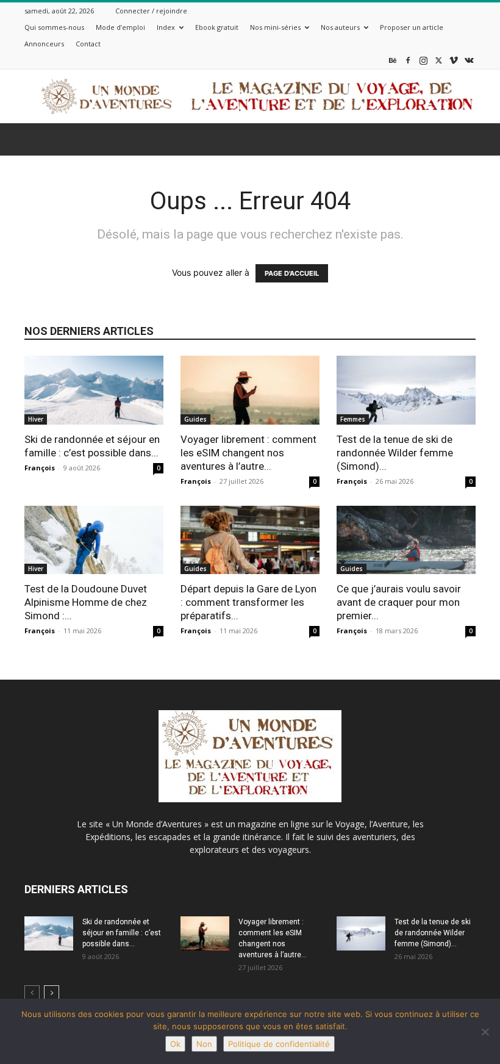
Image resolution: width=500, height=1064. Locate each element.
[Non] (485, 1032)
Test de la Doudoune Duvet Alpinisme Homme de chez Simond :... (85, 602)
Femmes (352, 419)
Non (204, 1044)
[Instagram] (423, 60)
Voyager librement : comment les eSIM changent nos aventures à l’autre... (248, 452)
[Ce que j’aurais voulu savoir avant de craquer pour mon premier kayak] (406, 540)
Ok (175, 1044)
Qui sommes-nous (54, 27)
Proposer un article (411, 27)
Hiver (35, 419)
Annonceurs (44, 43)
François (39, 467)
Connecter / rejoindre (151, 10)
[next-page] (51, 993)
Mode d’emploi (120, 27)
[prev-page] (32, 993)
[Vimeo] (453, 60)
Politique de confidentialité (279, 1044)
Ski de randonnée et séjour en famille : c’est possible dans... (121, 933)
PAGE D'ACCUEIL (292, 273)
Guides (195, 419)
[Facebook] (408, 60)
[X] (438, 60)
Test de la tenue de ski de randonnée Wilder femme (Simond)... (395, 452)
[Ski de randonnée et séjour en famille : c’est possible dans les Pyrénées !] (93, 390)
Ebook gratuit (216, 27)
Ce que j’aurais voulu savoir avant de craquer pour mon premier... (399, 602)
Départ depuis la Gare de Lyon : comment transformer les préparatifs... (248, 602)
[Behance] (392, 60)
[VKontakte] (469, 60)
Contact (88, 43)
